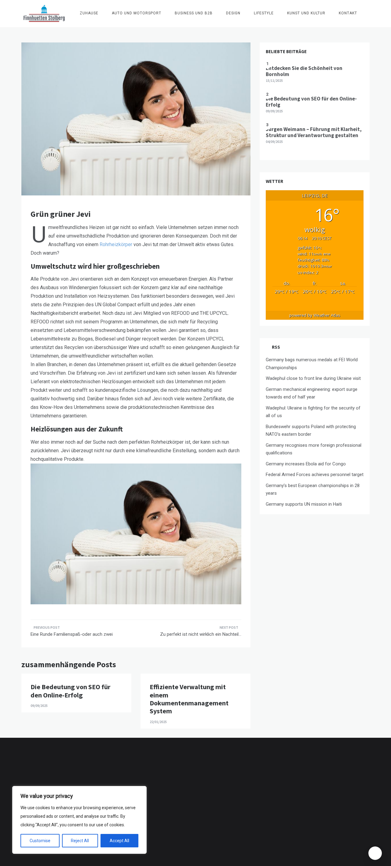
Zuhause (89, 13)
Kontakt (348, 13)
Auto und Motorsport (136, 13)
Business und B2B (194, 13)
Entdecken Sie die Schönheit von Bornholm (304, 71)
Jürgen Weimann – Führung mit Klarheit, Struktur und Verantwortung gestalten (314, 132)
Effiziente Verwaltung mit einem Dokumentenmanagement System (189, 698)
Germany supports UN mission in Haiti (304, 504)
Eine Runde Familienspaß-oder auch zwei (72, 634)
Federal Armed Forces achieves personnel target (315, 474)
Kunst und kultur (306, 13)
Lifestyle (264, 13)
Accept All (119, 840)
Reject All (80, 840)
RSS (276, 347)
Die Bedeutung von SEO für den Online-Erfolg (70, 690)
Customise (40, 840)
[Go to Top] (375, 853)
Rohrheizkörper (116, 244)
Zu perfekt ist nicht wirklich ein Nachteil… (200, 634)
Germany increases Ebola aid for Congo (306, 464)
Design (233, 13)
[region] (79, 820)
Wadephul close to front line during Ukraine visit (313, 378)
